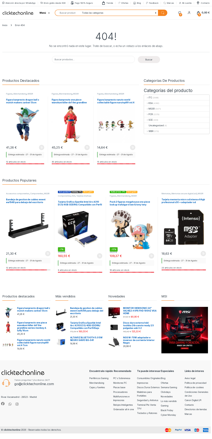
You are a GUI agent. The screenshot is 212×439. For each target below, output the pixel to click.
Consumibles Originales (148, 378)
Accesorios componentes (17, 193)
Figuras (9, 94)
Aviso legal (190, 378)
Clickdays (166, 392)
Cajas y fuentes (97, 387)
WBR (151, 131)
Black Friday (167, 410)
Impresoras (142, 383)
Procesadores (120, 392)
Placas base (119, 387)
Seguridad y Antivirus (147, 400)
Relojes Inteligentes (123, 405)
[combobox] (67, 13)
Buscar (148, 59)
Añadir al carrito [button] (41, 147)
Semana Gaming (169, 387)
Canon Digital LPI (193, 400)
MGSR (30, 94)
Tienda (109, 3)
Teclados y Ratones (147, 413)
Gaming (164, 405)
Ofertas (124, 3)
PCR (151, 114)
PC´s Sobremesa (121, 378)
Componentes (36, 193)
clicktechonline (12, 429)
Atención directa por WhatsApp (20, 3)
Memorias (166, 193)
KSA (151, 103)
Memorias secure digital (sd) (184, 193)
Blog (139, 3)
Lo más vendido (169, 401)
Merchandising (20, 94)
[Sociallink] (3, 403)
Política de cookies (194, 387)
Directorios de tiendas (196, 409)
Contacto (205, 3)
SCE (151, 120)
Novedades (167, 396)
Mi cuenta (187, 3)
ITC (150, 97)
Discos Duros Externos (148, 387)
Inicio (4, 25)
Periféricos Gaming (98, 378)
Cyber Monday (168, 415)
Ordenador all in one (123, 409)
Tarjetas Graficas (84, 196)
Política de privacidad (195, 383)
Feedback (153, 3)
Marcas (170, 3)
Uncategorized (156, 125)
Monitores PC (120, 383)
